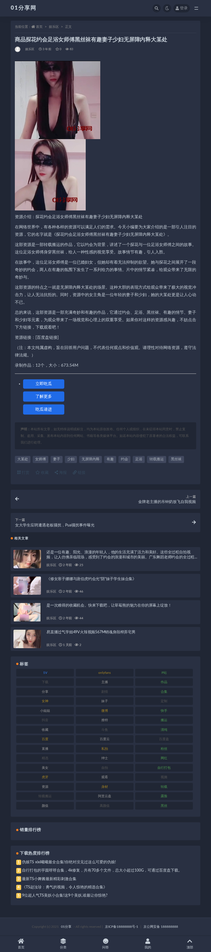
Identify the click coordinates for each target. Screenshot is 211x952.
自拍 (104, 767)
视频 (164, 777)
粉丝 (164, 748)
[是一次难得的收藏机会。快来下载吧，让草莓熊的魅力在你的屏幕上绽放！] (27, 612)
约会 (124, 459)
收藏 (44, 473)
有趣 (110, 459)
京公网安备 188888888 (160, 926)
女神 (45, 701)
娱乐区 (54, 26)
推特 (104, 720)
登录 (184, 8)
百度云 (105, 739)
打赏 (25, 473)
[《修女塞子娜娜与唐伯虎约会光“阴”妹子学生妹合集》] (27, 586)
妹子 (104, 701)
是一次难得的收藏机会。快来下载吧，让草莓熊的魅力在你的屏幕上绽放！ (108, 605)
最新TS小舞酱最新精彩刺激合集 (49, 879)
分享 (45, 691)
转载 (164, 786)
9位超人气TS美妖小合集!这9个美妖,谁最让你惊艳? (64, 895)
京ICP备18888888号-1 (121, 926)
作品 (164, 682)
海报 (62, 473)
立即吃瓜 (43, 384)
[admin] (18, 49)
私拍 (104, 748)
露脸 (164, 796)
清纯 (164, 729)
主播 (104, 682)
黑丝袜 (176, 459)
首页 (39, 26)
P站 (164, 672)
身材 (104, 786)
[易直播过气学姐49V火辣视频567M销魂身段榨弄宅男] (27, 639)
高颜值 (105, 805)
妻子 (56, 459)
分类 (63, 947)
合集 (164, 691)
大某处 (22, 459)
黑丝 (164, 805)
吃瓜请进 (43, 409)
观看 (104, 777)
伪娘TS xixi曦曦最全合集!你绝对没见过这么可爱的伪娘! (69, 862)
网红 (164, 758)
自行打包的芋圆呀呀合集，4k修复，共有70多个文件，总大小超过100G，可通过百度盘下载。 (102, 870)
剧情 (104, 691)
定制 (164, 701)
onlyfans (104, 672)
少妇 (70, 459)
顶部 (190, 947)
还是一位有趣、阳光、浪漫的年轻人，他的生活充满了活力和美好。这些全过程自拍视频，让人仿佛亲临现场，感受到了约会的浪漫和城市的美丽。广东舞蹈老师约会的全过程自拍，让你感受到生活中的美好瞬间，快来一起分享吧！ (120, 557)
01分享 (66, 926)
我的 (148, 947)
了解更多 (43, 396)
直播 (45, 748)
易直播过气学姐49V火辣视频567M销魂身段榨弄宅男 (90, 632)
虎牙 (45, 777)
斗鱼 (104, 729)
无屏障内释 (90, 459)
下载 (45, 682)
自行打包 (164, 767)
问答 (105, 947)
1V (45, 672)
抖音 (45, 720)
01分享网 (24, 8)
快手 (164, 710)
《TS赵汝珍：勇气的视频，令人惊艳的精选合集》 (64, 887)
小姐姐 (45, 710)
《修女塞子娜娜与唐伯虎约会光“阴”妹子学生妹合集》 (91, 579)
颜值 (45, 805)
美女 (45, 767)
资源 (45, 786)
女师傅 (40, 459)
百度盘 (164, 739)
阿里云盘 (104, 796)
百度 (45, 739)
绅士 (104, 758)
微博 (104, 710)
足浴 (138, 459)
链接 (81, 473)
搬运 (164, 720)
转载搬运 (156, 459)
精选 (45, 758)
